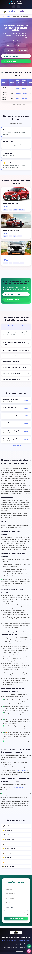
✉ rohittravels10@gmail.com (22, 940)
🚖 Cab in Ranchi (7, 835)
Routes (8, 16)
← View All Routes (16, 445)
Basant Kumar (19, 951)
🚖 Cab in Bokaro (7, 844)
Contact (18, 949)
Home (2, 16)
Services (14, 949)
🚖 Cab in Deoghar (7, 853)
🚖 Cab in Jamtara (7, 830)
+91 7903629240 (17, 1)
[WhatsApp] (13, 6)
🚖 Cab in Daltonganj (8, 866)
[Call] (18, 6)
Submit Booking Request (16, 918)
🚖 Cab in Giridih (7, 857)
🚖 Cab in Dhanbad (7, 826)
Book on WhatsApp (11, 61)
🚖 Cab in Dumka (7, 862)
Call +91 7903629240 (12, 56)
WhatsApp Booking (13, 299)
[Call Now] (29, 951)
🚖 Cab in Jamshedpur (8, 839)
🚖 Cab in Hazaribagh (8, 848)
